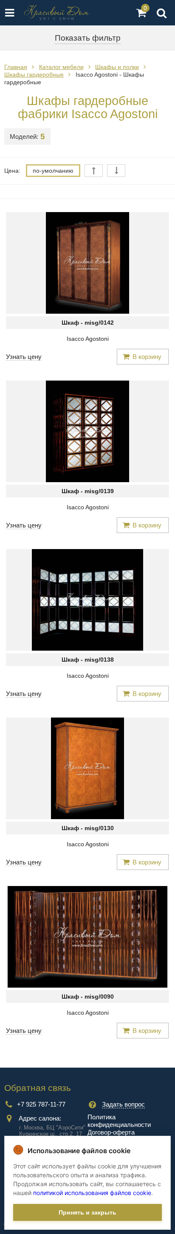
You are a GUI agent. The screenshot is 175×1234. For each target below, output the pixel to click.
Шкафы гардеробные (34, 74)
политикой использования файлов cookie (92, 1192)
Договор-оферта (111, 1132)
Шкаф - (88, 322)
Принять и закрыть (87, 1212)
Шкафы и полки (117, 66)
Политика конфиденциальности (119, 1120)
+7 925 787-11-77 (41, 1104)
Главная (15, 66)
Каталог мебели (61, 66)
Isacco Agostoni (88, 338)
